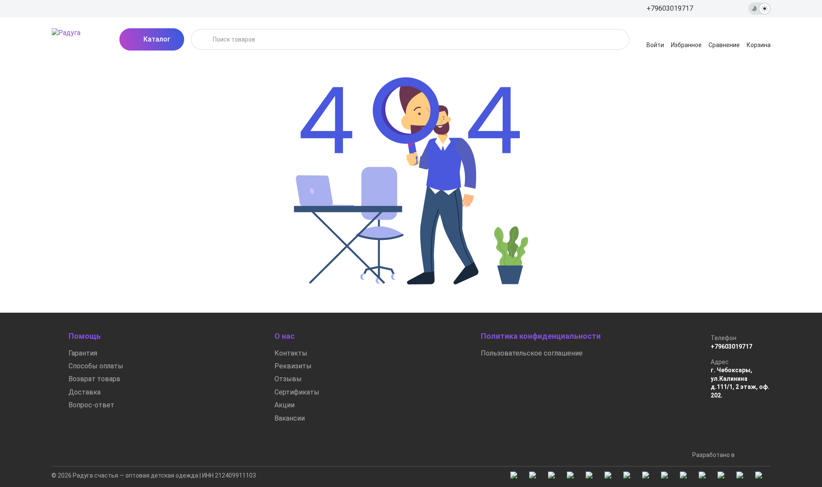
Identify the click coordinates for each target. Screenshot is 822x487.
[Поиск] (203, 39)
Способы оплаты (95, 366)
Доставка (84, 392)
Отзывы (288, 379)
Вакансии (289, 418)
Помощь (84, 336)
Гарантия (82, 353)
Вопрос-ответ (91, 405)
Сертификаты (296, 392)
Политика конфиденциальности (541, 336)
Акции (284, 405)
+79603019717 (731, 346)
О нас (284, 336)
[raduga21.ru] (76, 39)
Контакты (290, 353)
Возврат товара (94, 379)
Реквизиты (293, 366)
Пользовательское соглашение (532, 353)
